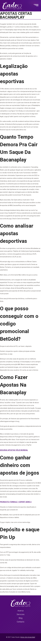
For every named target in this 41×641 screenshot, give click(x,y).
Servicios (20, 614)
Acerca (20, 611)
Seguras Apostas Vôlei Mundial (14, 450)
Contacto (20, 622)
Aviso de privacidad (27, 637)
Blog (20, 618)
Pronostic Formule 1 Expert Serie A (15, 502)
